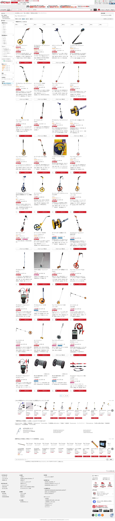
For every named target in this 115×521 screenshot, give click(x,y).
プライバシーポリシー (49, 503)
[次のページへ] (112, 410)
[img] (5, 2)
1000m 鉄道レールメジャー (41, 269)
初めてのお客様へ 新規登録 (25, 2)
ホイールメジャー (20, 232)
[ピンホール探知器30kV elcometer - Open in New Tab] (86, 444)
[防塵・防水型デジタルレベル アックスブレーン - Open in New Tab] (102, 444)
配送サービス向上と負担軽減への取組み (27, 486)
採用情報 (21, 491)
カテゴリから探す (3, 9)
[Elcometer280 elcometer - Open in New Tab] (62, 444)
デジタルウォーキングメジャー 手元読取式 (42, 46)
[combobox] (54, 9)
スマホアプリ (4, 495)
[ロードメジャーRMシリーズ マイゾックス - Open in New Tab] (86, 406)
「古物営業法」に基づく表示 (50, 501)
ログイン (14, 2)
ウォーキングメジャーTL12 (77, 269)
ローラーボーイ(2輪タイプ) (59, 232)
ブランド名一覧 (5, 478)
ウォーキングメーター (57, 432)
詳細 (91, 9)
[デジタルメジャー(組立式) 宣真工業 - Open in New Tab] (94, 406)
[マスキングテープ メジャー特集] (18, 434)
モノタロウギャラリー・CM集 (25, 488)
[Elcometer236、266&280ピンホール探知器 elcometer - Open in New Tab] (37, 444)
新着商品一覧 (4, 480)
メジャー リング (26, 432)
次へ (66, 395)
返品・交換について (106, 479)
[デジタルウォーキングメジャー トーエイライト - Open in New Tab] (78, 406)
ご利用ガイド (96, 475)
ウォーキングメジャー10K (59, 305)
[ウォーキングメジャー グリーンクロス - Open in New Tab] (102, 406)
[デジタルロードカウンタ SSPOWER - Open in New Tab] (37, 406)
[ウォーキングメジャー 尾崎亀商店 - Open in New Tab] (29, 406)
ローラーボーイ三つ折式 (40, 156)
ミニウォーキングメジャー (77, 45)
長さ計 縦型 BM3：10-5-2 (40, 375)
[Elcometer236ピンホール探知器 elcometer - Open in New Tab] (45, 444)
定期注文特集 (4, 486)
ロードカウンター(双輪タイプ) (60, 269)
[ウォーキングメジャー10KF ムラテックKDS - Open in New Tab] (54, 406)
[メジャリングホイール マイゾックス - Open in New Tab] (45, 406)
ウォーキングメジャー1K (22, 120)
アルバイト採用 (23, 493)
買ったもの (107, 9)
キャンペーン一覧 (5, 485)
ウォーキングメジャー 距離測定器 (29, 431)
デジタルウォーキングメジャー (24, 83)
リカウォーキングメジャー (88, 432)
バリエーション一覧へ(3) (24, 99)
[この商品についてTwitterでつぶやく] (93, 516)
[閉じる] (47, 18)
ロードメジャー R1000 (40, 232)
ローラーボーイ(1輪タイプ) (77, 120)
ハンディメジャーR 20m (58, 156)
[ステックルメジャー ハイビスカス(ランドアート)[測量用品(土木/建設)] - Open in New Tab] (21, 406)
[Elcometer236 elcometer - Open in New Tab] (29, 444)
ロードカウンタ (74, 305)
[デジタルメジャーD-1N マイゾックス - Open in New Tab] (70, 406)
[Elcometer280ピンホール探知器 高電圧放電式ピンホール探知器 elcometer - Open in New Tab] (70, 444)
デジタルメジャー (20, 269)
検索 (95, 9)
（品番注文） (9, 10)
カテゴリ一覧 (4, 476)
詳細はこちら (60, 461)
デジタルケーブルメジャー (23, 305)
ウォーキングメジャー (20, 16)
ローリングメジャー (86, 431)
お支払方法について (106, 477)
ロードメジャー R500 (39, 83)
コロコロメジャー (74, 83)
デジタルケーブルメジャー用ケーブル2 (78, 376)
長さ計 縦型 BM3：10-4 (58, 375)
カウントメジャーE (57, 45)
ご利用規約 (47, 498)
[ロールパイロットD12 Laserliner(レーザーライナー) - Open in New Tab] (62, 406)
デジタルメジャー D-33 (40, 305)
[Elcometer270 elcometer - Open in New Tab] (54, 444)
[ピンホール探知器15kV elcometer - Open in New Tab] (78, 444)
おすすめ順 (109, 18)
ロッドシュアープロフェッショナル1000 (60, 194)
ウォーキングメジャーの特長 (106, 15)
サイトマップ (47, 506)
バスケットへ (26, 62)
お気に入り (112, 9)
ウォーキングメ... (14, 9)
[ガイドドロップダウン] (105, 3)
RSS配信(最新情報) (5, 496)
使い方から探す (5, 488)
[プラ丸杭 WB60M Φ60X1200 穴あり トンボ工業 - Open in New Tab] (21, 444)
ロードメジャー (38, 193)
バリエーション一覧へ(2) (60, 62)
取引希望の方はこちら (24, 501)
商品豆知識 (4, 493)
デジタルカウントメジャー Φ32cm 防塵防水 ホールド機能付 (24, 195)
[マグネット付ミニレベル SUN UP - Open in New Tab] (94, 444)
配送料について (95, 479)
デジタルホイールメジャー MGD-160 (77, 233)
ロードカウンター (38, 120)
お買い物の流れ (95, 477)
